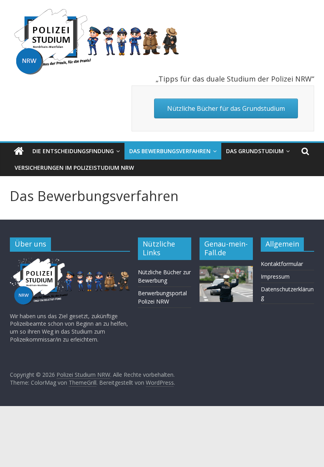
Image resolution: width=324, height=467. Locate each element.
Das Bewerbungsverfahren (170, 151)
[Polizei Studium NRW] (19, 151)
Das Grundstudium (255, 151)
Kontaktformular (282, 264)
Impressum (275, 276)
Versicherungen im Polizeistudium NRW (74, 167)
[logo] (70, 261)
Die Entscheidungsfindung (73, 151)
